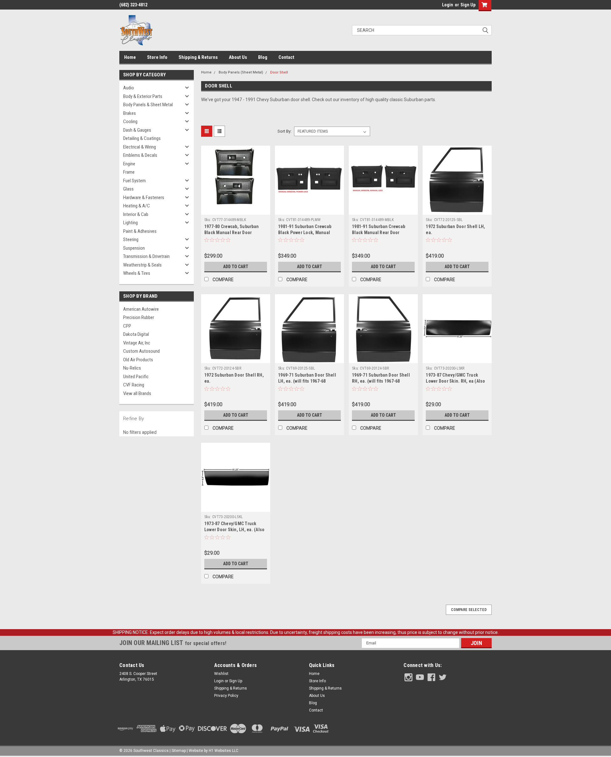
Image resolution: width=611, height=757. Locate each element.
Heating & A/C (136, 206)
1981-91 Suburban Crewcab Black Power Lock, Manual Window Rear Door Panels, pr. (307, 232)
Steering (130, 239)
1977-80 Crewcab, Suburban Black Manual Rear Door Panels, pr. (231, 232)
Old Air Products (138, 360)
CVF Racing (133, 385)
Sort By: (284, 131)
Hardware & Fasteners (143, 197)
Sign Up (467, 4)
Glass (128, 189)
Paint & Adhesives (140, 231)
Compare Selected (469, 610)
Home (130, 57)
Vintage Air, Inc (136, 343)
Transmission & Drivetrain (146, 256)
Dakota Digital (136, 334)
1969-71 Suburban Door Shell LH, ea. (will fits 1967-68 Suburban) (307, 381)
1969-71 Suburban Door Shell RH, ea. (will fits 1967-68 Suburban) (381, 381)
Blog (262, 57)
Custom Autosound (141, 351)
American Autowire (141, 309)
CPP (127, 326)
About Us (238, 57)
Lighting (130, 223)
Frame (129, 172)
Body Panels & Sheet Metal (148, 105)
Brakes (129, 113)
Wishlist (221, 673)
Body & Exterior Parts (142, 96)
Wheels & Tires (136, 273)
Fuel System (134, 181)
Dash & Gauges (137, 130)
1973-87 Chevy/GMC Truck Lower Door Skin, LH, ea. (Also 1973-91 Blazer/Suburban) (234, 529)
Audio (128, 88)
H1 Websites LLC (223, 750)
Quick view (235, 209)
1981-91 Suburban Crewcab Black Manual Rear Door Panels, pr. (378, 232)
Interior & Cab (135, 214)
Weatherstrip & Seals (142, 265)
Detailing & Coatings (142, 138)
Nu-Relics (132, 368)
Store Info (157, 57)
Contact (286, 57)
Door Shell (279, 72)
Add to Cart (235, 266)
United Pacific (136, 376)
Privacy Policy (226, 695)
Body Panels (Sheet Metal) (241, 72)
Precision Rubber (138, 317)
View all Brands (137, 393)
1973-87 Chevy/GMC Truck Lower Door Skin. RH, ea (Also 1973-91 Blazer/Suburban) (455, 381)
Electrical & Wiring (139, 147)
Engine (129, 164)
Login (447, 4)
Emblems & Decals (140, 155)
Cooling (130, 121)
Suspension (134, 248)
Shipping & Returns (198, 57)
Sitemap (179, 750)
